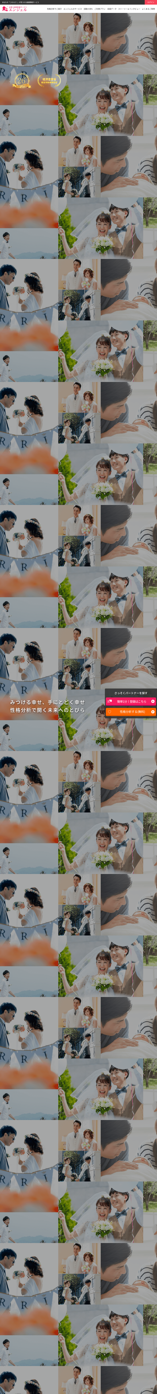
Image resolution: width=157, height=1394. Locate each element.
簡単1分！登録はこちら (131, 701)
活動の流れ (88, 9)
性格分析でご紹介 (54, 9)
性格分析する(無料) (132, 711)
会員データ (112, 9)
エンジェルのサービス (72, 9)
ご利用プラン (99, 9)
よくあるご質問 (148, 9)
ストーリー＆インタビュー (129, 9)
